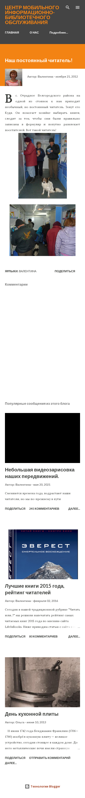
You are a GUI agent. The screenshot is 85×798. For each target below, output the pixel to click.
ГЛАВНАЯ (12, 32)
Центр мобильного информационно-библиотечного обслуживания (32, 14)
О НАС (34, 32)
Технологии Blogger (45, 786)
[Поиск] (67, 7)
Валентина (27, 271)
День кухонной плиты (32, 714)
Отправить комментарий (49, 758)
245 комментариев (44, 508)
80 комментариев (43, 636)
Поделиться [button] (65, 271)
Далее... (74, 508)
